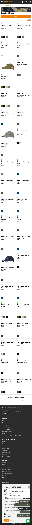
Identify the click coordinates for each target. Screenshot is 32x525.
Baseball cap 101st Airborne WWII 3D (22, 361)
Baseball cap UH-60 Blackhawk (6, 218)
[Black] (4, 37)
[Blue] (2, 124)
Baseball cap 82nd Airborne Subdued (22, 63)
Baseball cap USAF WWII (6, 26)
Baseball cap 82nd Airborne (6, 94)
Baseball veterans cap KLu (7, 162)
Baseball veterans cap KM (23, 181)
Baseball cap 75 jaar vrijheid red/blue (22, 324)
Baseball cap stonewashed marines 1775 (23, 114)
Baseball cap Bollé (22, 131)
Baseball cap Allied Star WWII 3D (23, 26)
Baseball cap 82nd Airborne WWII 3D (6, 380)
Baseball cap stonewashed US (5, 144)
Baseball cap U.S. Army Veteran (23, 218)
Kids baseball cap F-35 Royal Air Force (7, 287)
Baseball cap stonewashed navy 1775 (7, 113)
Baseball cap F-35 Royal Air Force (7, 268)
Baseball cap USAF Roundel (22, 200)
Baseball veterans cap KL (7, 181)
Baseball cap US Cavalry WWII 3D (24, 380)
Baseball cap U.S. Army (7, 236)
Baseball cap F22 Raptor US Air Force (23, 237)
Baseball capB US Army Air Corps (7, 200)
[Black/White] (20, 143)
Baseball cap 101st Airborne (6, 75)
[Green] (2, 37)
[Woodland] (2, 56)
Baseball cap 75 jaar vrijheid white (6, 324)
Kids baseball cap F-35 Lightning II (23, 256)
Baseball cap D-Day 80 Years (23, 44)
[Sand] (7, 87)
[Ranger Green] (4, 317)
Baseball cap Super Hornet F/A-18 (6, 361)
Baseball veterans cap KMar (23, 162)
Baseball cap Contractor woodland (7, 44)
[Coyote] (2, 317)
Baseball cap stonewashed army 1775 (23, 94)
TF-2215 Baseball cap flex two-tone (7, 343)
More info (13, 520)
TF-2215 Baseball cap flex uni (7, 305)
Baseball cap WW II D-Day (23, 305)
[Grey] (7, 37)
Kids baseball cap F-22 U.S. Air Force (23, 287)
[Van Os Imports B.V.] (9, 2)
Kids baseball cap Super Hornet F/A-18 (23, 343)
